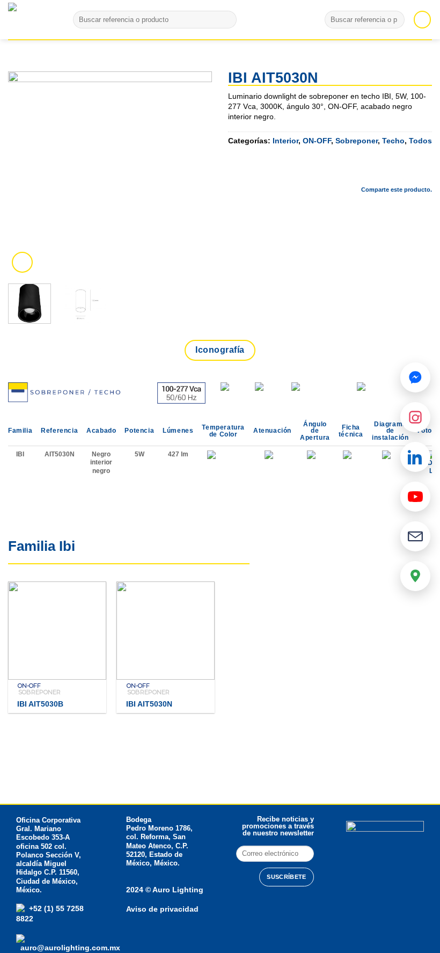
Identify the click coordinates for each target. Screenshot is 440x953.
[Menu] (422, 19)
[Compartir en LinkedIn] (423, 171)
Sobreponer (356, 140)
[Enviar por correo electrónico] (395, 171)
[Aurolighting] (26, 19)
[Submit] (226, 20)
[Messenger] (415, 377)
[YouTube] (415, 497)
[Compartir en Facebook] (338, 171)
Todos (420, 140)
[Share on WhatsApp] (309, 171)
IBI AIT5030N (149, 704)
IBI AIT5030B (40, 704)
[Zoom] (22, 262)
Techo (393, 140)
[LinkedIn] (415, 457)
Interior (285, 140)
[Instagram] (415, 417)
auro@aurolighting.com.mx (69, 947)
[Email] (415, 536)
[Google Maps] (415, 576)
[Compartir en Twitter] (366, 171)
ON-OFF (317, 140)
